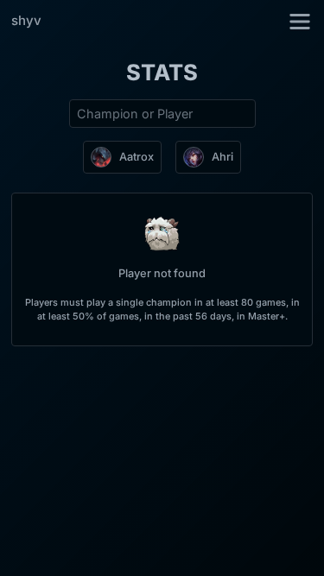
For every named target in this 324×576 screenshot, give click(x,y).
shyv (26, 20)
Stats (162, 72)
